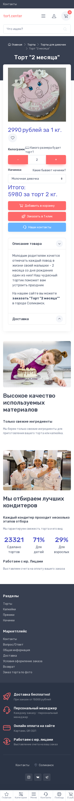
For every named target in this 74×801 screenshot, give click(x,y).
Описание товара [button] (27, 244)
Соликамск (46, 765)
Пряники (8, 615)
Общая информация (16, 650)
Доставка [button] (20, 319)
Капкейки (9, 609)
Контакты (10, 4)
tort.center (12, 16)
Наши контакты (39, 227)
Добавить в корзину (40, 206)
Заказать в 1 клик (40, 216)
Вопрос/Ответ (13, 644)
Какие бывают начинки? (49, 170)
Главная (17, 44)
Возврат (9, 667)
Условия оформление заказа (22, 661)
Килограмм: (16, 149)
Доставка (10, 655)
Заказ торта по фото (17, 672)
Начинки (9, 620)
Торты (7, 604)
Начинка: (15, 170)
